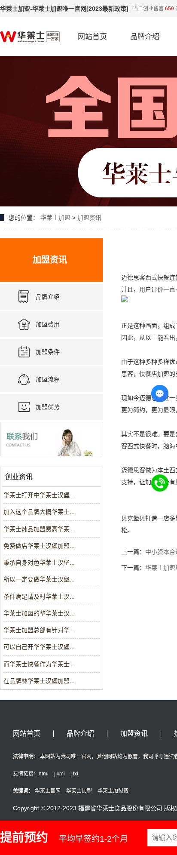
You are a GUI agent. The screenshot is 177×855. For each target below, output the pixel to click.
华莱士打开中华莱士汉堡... (39, 495)
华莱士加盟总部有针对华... (39, 630)
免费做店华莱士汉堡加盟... (39, 545)
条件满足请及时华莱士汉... (39, 596)
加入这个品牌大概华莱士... (39, 511)
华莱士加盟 (55, 217)
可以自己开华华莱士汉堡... (39, 646)
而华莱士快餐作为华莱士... (39, 664)
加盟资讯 (89, 217)
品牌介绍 (144, 37)
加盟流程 (48, 379)
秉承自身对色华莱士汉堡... (39, 562)
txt (75, 774)
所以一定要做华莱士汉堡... (39, 579)
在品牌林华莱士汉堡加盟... (39, 680)
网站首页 (92, 37)
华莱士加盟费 (113, 791)
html (44, 774)
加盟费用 (48, 324)
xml (61, 774)
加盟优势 (48, 406)
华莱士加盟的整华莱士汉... (39, 613)
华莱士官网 (48, 791)
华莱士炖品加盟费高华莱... (39, 529)
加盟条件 (48, 351)
